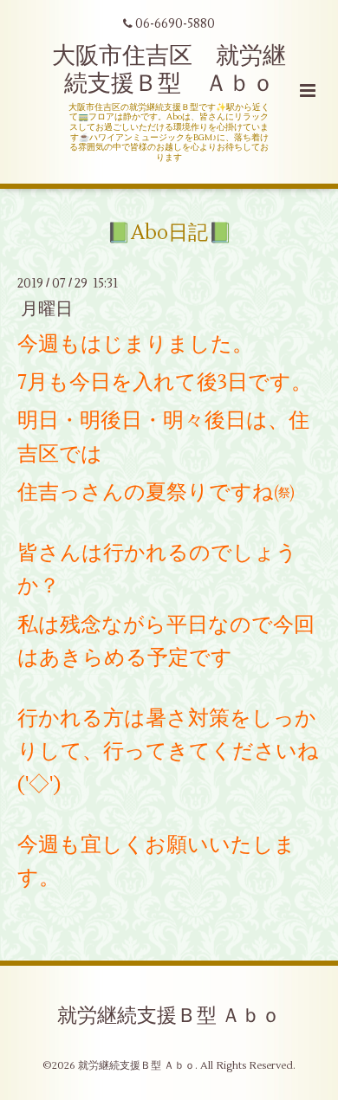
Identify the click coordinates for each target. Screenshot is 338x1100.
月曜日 (47, 309)
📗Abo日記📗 (169, 233)
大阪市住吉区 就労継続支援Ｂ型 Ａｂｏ (169, 70)
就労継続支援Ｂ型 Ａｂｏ (169, 1016)
